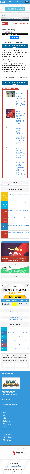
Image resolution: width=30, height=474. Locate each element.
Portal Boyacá (6, 436)
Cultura (4, 418)
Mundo (4, 415)
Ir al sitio (15, 365)
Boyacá (4, 412)
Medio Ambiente (7, 421)
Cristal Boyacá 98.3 (7, 440)
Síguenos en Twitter (15, 317)
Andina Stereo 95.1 (7, 439)
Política (4, 424)
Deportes (5, 417)
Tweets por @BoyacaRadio (15, 319)
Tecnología (5, 420)
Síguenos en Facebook (15, 311)
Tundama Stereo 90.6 (8, 434)
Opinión (9, 424)
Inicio (3, 15)
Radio (5, 426)
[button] (3, 252)
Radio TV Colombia (7, 437)
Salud (4, 423)
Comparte (15, 37)
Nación (4, 414)
